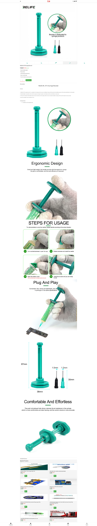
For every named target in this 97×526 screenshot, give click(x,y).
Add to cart (29, 80)
